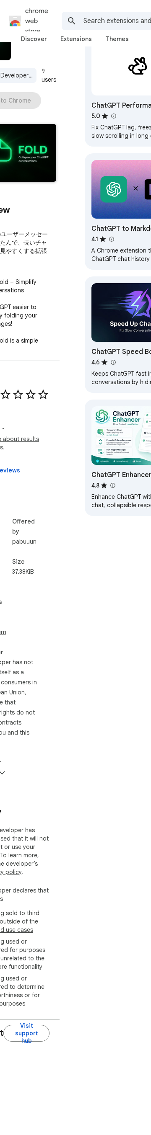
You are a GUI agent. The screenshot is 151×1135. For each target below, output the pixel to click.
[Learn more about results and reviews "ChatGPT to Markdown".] (111, 239)
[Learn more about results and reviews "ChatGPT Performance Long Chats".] (113, 116)
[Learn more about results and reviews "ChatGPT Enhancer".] (112, 485)
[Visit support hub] (26, 1033)
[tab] (34, 38)
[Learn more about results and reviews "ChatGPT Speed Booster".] (113, 362)
